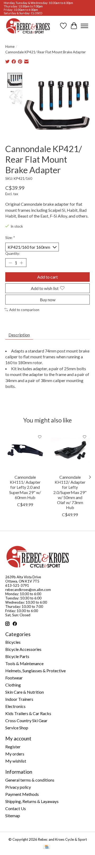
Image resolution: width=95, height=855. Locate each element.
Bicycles (13, 642)
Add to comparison (24, 310)
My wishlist (15, 760)
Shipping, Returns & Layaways (32, 801)
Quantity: (12, 253)
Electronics (15, 706)
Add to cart (47, 276)
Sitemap (12, 815)
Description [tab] (19, 334)
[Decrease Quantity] (10, 262)
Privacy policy (18, 787)
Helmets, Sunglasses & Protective (35, 670)
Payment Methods (22, 794)
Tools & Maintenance (24, 663)
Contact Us (15, 808)
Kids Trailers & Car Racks (28, 713)
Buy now (47, 299)
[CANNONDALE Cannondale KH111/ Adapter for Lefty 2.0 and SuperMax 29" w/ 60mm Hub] (25, 451)
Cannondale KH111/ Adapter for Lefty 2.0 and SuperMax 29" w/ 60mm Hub (25, 487)
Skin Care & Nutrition (24, 691)
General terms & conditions (29, 779)
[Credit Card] (46, 847)
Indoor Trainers (19, 699)
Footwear (14, 677)
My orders (14, 753)
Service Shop (16, 727)
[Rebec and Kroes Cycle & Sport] (28, 25)
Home (10, 46)
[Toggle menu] (84, 26)
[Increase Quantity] (21, 262)
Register (13, 746)
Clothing (13, 684)
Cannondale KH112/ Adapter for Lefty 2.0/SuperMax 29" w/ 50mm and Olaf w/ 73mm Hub (70, 492)
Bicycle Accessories (23, 649)
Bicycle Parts (17, 656)
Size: (10, 238)
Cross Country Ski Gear (26, 720)
